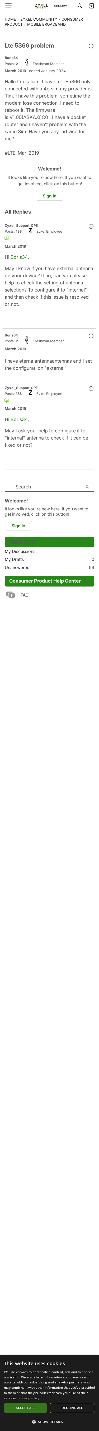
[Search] (80, 6)
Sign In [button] (49, 196)
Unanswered (49, 567)
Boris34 (19, 257)
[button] (91, 46)
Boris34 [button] (11, 58)
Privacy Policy (28, 1398)
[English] (49, 6)
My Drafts (49, 559)
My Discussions (20, 551)
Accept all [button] (25, 1408)
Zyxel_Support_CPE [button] (21, 225)
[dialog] (49, 1393)
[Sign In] (91, 6)
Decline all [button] (72, 1408)
